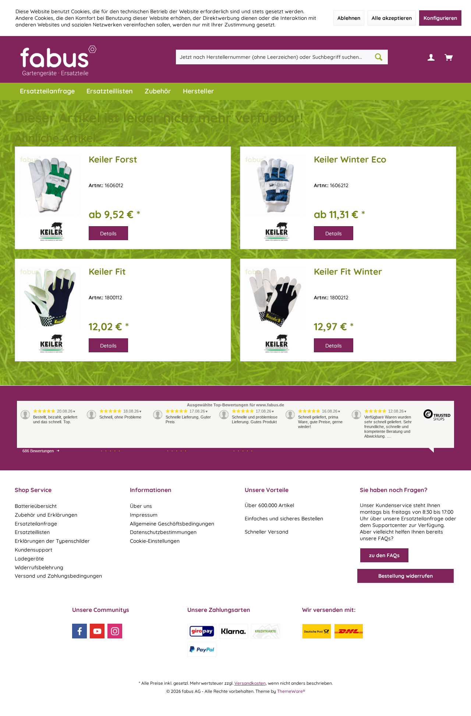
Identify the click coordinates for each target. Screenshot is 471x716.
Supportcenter (389, 525)
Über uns (141, 506)
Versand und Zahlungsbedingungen (58, 576)
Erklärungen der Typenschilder (52, 541)
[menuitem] (448, 57)
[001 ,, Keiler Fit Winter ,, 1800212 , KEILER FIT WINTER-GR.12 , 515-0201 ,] (275, 307)
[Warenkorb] (448, 57)
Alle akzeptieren (392, 18)
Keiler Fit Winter (348, 271)
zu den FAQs (384, 555)
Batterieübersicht (36, 506)
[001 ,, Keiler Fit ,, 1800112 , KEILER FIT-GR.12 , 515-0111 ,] (50, 307)
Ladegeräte (29, 558)
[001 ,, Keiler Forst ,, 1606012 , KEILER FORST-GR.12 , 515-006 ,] (50, 195)
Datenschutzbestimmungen (163, 532)
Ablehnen (348, 18)
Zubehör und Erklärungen (46, 515)
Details (108, 233)
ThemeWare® (291, 691)
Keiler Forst (113, 159)
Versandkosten (250, 683)
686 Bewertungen (38, 451)
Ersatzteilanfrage (36, 523)
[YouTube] (97, 631)
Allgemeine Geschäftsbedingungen (172, 523)
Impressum (143, 515)
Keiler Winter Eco (350, 159)
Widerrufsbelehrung (39, 567)
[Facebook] (79, 631)
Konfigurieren (440, 18)
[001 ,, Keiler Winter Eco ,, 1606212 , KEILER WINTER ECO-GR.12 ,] (275, 195)
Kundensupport (33, 549)
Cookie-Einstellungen (155, 541)
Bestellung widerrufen (405, 576)
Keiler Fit (107, 271)
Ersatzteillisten (32, 532)
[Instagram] (114, 631)
